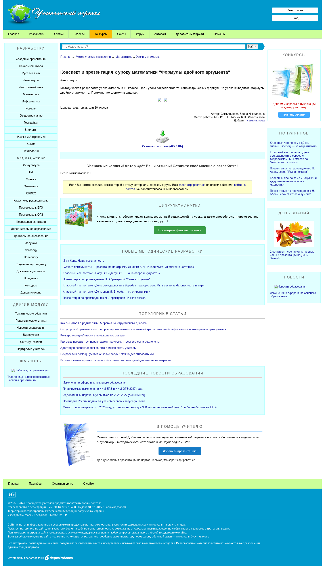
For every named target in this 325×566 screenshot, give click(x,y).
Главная (13, 34)
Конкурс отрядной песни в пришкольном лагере (92, 335)
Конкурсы (100, 34)
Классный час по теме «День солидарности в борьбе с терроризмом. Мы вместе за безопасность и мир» (133, 285)
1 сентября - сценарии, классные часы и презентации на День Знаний (292, 255)
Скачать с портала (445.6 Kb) (162, 146)
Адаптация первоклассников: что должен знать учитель (98, 347)
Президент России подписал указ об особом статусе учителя (104, 401)
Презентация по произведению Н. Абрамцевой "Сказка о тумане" (106, 279)
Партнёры (35, 483)
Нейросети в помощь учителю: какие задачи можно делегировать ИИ (107, 354)
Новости (78, 34)
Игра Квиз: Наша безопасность (83, 260)
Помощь (219, 34)
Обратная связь (62, 483)
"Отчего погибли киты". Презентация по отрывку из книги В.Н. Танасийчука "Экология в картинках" (129, 267)
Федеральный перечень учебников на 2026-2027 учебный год (104, 395)
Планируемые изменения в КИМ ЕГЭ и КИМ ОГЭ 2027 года (102, 388)
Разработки (36, 34)
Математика (123, 56)
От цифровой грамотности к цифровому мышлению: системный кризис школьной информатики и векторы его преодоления (143, 329)
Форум (140, 34)
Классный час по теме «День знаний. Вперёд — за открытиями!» (106, 291)
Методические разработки (93, 56)
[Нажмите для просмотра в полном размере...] (159, 100)
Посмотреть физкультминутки (179, 230)
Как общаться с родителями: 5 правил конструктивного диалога (103, 323)
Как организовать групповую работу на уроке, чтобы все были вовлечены (109, 341)
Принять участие (294, 115)
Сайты (121, 34)
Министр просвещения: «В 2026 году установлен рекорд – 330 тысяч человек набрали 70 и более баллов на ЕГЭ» (140, 407)
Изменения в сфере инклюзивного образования (94, 382)
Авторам (160, 34)
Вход (295, 18)
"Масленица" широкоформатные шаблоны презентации (28, 378)
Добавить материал (190, 34)
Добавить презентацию (180, 451)
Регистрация (295, 10)
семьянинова (256, 120)
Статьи (58, 34)
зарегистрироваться (192, 184)
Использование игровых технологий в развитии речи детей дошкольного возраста (115, 360)
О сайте (88, 483)
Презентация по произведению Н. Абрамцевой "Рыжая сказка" (105, 297)
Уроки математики (148, 56)
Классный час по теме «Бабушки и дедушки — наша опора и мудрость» (111, 273)
